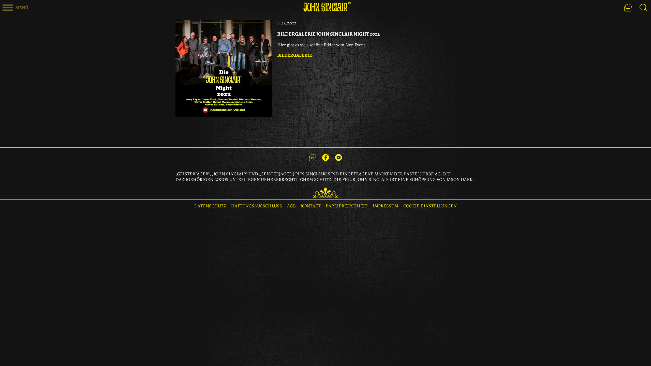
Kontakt (311, 206)
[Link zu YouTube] (338, 156)
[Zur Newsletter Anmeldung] (628, 7)
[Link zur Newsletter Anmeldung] (312, 156)
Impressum (385, 206)
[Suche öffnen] (643, 7)
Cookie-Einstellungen (430, 206)
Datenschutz (210, 206)
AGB (291, 206)
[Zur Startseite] (325, 7)
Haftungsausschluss (256, 206)
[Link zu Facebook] (325, 156)
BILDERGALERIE (294, 55)
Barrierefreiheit (346, 206)
